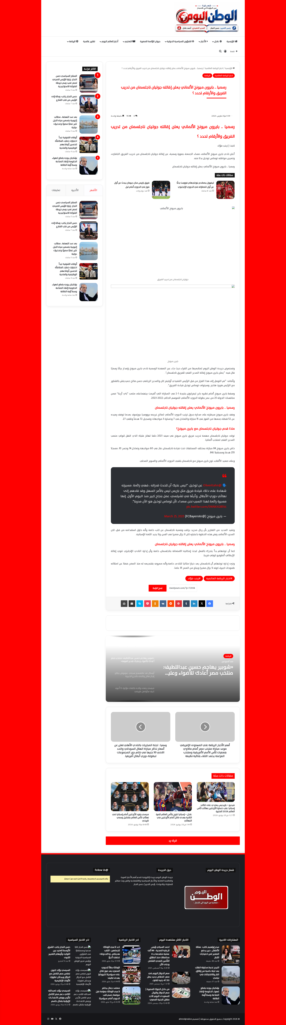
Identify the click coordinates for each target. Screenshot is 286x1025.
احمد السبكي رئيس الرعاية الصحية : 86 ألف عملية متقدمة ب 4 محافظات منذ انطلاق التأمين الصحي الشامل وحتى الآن (158, 955)
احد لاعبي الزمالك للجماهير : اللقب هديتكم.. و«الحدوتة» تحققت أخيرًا (109, 952)
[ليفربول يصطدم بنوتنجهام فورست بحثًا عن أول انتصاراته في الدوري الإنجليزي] (225, 190)
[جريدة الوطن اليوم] (207, 18)
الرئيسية (231, 41)
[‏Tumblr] (186, 603)
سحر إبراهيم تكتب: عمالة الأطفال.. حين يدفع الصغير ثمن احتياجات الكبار (207, 952)
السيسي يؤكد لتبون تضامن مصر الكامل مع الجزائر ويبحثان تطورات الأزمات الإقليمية (59, 975)
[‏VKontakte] (163, 603)
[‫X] (202, 603)
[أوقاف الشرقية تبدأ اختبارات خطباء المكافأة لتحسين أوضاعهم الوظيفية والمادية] (88, 145)
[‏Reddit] (170, 603)
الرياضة (72, 41)
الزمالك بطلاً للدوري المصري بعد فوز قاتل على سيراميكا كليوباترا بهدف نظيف (109, 973)
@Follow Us (101, 870)
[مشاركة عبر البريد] (132, 603)
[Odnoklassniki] (155, 603)
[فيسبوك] (209, 603)
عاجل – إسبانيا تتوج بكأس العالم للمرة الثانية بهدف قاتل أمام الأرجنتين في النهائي (174, 817)
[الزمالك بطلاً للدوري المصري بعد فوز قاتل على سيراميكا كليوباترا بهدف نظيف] (131, 975)
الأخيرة (75, 190)
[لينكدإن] (194, 603)
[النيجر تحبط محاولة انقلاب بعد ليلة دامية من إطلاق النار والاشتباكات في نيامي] (231, 975)
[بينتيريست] (178, 603)
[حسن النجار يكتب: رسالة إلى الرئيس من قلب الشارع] (88, 104)
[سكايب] (139, 603)
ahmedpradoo (185, 1019)
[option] (173, 669)
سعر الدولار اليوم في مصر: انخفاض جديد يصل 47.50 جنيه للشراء (158, 976)
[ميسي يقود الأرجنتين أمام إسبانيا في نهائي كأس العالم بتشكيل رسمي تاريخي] (130, 796)
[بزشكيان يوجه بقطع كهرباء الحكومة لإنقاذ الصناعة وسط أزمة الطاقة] (88, 165)
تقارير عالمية (89, 41)
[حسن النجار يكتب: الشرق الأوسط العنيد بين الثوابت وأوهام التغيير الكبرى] (82, 955)
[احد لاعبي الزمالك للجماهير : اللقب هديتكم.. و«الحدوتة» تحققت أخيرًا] (131, 954)
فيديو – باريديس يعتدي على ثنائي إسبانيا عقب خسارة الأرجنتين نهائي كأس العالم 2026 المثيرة (216, 808)
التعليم (129, 41)
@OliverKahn (212, 485)
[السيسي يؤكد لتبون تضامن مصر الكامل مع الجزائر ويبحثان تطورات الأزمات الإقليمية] (82, 978)
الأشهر (93, 190)
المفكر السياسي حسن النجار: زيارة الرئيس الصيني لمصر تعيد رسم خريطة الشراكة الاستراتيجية (64, 81)
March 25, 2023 (174, 516)
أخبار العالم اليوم (110, 41)
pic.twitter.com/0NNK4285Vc (206, 506)
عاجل (216, 41)
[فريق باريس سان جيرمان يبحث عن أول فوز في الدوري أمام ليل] (161, 190)
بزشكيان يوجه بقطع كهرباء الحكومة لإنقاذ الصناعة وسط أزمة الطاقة (64, 161)
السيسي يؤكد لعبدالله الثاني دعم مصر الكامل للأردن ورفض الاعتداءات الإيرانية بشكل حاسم (59, 996)
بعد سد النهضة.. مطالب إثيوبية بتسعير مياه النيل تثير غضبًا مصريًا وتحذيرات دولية (65, 122)
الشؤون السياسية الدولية (179, 41)
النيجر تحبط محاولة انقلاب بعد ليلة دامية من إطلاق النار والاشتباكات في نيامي (207, 973)
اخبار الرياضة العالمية (214, 68)
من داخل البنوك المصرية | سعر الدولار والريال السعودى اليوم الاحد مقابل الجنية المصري (157, 994)
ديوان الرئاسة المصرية (150, 41)
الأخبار (204, 41)
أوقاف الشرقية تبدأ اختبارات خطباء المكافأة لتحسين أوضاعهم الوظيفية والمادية (66, 143)
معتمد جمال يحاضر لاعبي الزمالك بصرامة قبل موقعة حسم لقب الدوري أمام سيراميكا (108, 993)
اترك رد (173, 840)
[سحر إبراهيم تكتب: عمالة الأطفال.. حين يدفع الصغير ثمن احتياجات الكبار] (231, 954)
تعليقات (56, 190)
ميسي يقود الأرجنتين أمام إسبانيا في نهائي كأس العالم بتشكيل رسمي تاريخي (130, 817)
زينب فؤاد (193, 578)
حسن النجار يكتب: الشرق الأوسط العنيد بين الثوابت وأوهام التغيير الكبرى (59, 952)
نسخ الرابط (157, 588)
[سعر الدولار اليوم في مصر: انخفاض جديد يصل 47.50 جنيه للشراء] (181, 978)
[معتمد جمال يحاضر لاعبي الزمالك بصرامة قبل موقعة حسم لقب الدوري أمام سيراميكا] (131, 995)
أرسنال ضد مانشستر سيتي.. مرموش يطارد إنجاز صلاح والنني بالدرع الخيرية (200, 670)
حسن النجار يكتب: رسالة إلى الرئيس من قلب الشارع (64, 98)
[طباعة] (124, 603)
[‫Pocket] (147, 603)
